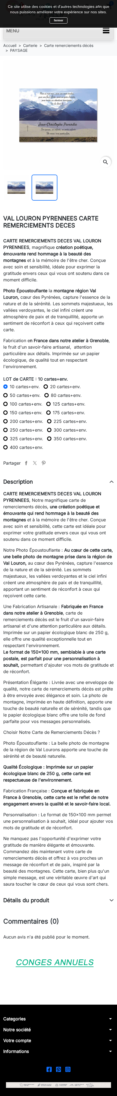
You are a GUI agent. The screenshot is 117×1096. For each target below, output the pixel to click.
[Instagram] (67, 1069)
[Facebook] (49, 1069)
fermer (58, 20)
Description (18, 481)
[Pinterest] (58, 1069)
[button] (58, 1018)
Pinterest (43, 463)
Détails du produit (26, 900)
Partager (26, 463)
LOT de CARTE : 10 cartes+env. (35, 379)
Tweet (35, 463)
